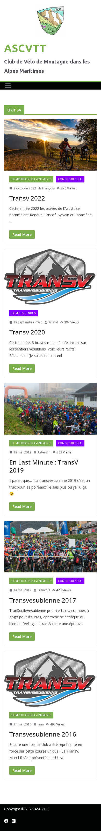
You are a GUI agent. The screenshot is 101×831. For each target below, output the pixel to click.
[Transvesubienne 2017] (50, 546)
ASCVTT (25, 48)
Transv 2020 (27, 332)
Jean (41, 724)
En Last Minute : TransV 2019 (43, 466)
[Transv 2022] (50, 144)
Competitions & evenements (31, 179)
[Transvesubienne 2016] (50, 679)
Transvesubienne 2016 (42, 734)
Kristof (53, 322)
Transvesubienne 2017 (42, 600)
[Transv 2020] (50, 277)
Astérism (44, 452)
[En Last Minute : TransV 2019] (50, 408)
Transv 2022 (27, 198)
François (48, 188)
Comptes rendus (70, 179)
